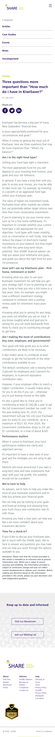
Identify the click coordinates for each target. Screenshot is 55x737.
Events (6, 42)
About (6, 676)
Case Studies (9, 34)
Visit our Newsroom (25, 621)
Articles (6, 26)
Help (37, 676)
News (5, 50)
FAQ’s (37, 685)
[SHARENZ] (14, 6)
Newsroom (7, 685)
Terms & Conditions (44, 731)
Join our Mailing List (25, 634)
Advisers (23, 676)
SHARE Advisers (25, 679)
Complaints (23, 687)
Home (5, 687)
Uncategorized (10, 58)
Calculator (39, 698)
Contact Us (23, 690)
